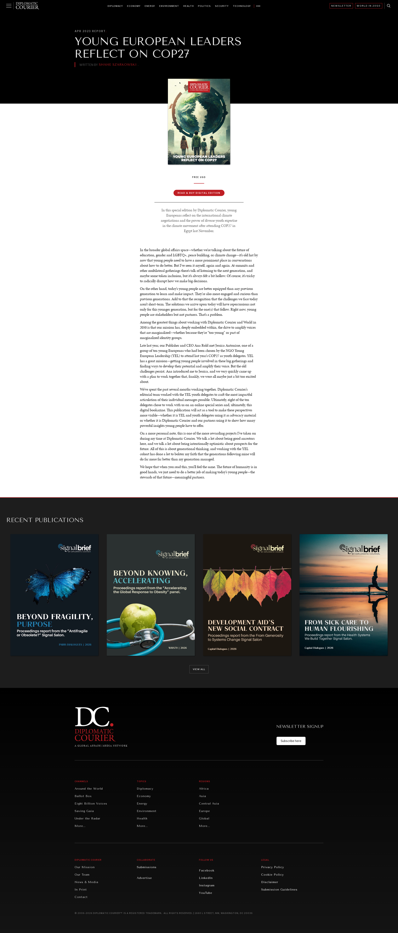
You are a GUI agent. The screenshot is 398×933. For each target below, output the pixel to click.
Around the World (89, 788)
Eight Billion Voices (91, 803)
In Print (81, 889)
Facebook (206, 870)
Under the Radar (87, 818)
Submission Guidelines (279, 889)
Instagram (207, 885)
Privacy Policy (272, 867)
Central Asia (209, 803)
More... (80, 826)
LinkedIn (206, 878)
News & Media (86, 882)
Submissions (147, 867)
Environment (169, 6)
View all (199, 669)
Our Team (82, 874)
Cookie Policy (272, 874)
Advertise (144, 878)
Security (222, 6)
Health (188, 6)
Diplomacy (115, 6)
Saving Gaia (84, 811)
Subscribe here (291, 741)
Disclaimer (269, 882)
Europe (204, 811)
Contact (81, 897)
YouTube (205, 893)
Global (204, 818)
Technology (242, 6)
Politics (204, 6)
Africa (204, 788)
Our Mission (85, 867)
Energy (150, 6)
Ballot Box (83, 796)
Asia (202, 796)
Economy (134, 6)
